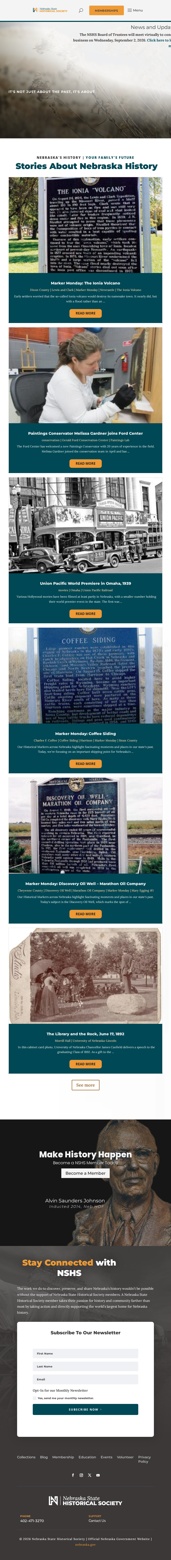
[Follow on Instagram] (81, 1475)
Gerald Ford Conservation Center (85, 440)
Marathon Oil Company (89, 890)
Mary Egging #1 (142, 890)
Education (87, 1457)
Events (106, 1457)
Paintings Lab (120, 440)
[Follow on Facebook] (73, 1475)
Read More (86, 313)
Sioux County (128, 740)
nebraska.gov (85, 1544)
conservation (51, 440)
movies (63, 590)
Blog (44, 1457)
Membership (63, 1457)
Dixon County (39, 290)
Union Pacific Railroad (97, 590)
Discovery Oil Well (58, 890)
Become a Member (85, 1173)
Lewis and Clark (63, 290)
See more (85, 1085)
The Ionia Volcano (129, 290)
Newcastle (107, 290)
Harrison (86, 740)
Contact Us (97, 1520)
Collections (26, 1457)
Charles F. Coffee (45, 740)
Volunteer (125, 1457)
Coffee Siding (68, 740)
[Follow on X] (89, 1475)
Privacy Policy (144, 1459)
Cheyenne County (30, 890)
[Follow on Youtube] (98, 1475)
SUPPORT (95, 1516)
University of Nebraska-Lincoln (94, 1041)
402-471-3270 (32, 1521)
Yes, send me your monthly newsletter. (66, 1398)
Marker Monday (87, 290)
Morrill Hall (62, 1041)
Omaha (75, 590)
